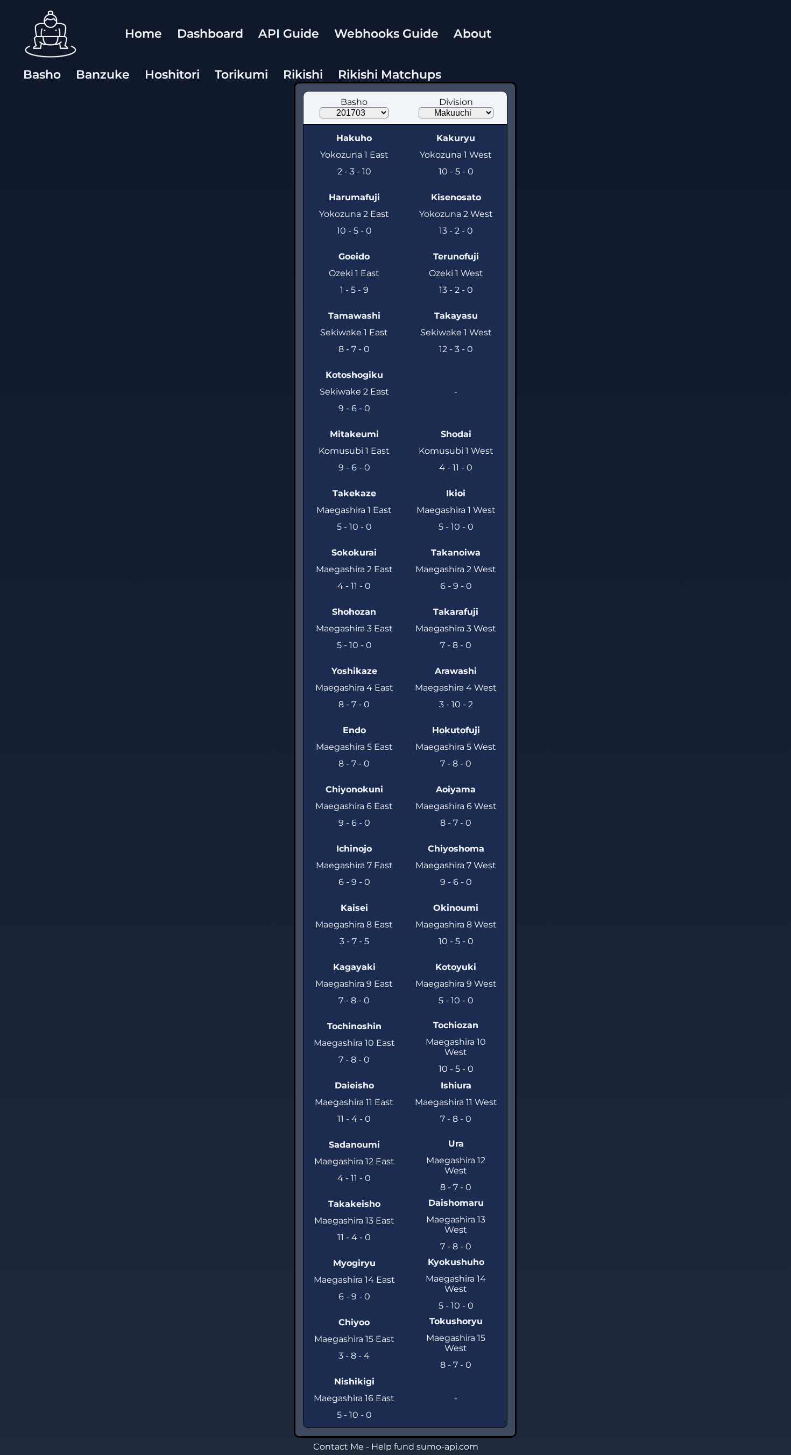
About (472, 33)
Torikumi (241, 74)
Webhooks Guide (386, 33)
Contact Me (338, 1447)
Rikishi (303, 74)
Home (143, 33)
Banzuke (103, 74)
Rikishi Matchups (389, 74)
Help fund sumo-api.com (424, 1447)
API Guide (288, 33)
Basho (42, 74)
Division (456, 102)
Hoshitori (172, 74)
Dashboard (210, 33)
